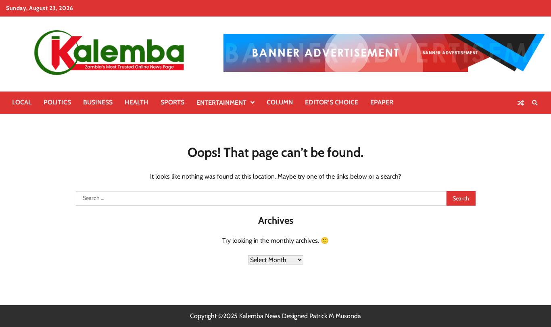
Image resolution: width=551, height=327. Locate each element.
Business (98, 102)
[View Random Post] (521, 103)
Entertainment (221, 102)
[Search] (535, 103)
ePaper (381, 102)
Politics (57, 102)
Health (136, 102)
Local (21, 102)
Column (280, 102)
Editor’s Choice (331, 102)
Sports (172, 102)
